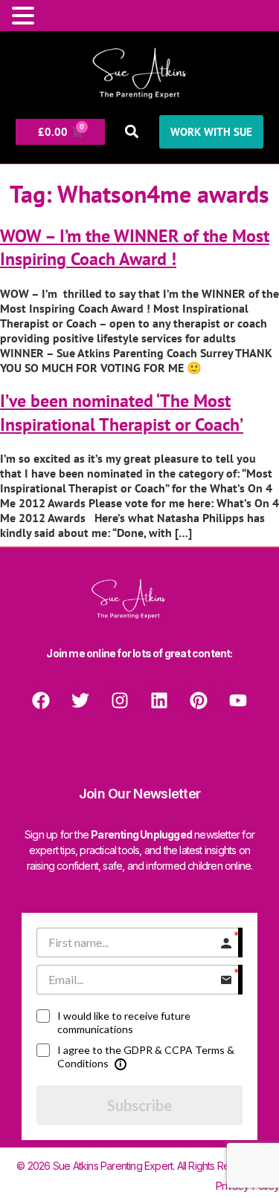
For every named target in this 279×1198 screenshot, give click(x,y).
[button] (132, 132)
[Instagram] (120, 700)
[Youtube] (238, 700)
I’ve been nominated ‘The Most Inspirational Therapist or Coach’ (121, 412)
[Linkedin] (159, 700)
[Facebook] (41, 700)
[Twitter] (80, 700)
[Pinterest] (199, 700)
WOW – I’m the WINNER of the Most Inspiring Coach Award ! (134, 247)
